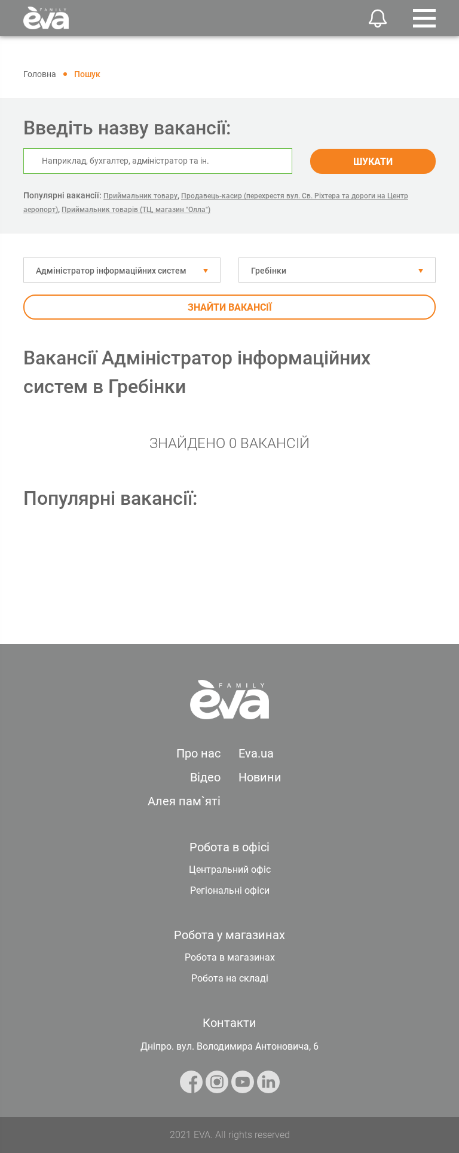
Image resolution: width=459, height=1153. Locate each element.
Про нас (198, 753)
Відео (205, 777)
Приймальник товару (140, 196)
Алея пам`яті (184, 801)
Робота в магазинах (230, 957)
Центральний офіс (230, 869)
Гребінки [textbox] (268, 270)
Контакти (229, 1023)
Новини (259, 777)
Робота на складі (229, 978)
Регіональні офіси (230, 890)
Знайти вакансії (230, 307)
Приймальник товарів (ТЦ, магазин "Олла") (136, 210)
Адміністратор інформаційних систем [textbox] (111, 270)
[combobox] (122, 270)
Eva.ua (256, 753)
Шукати (373, 161)
